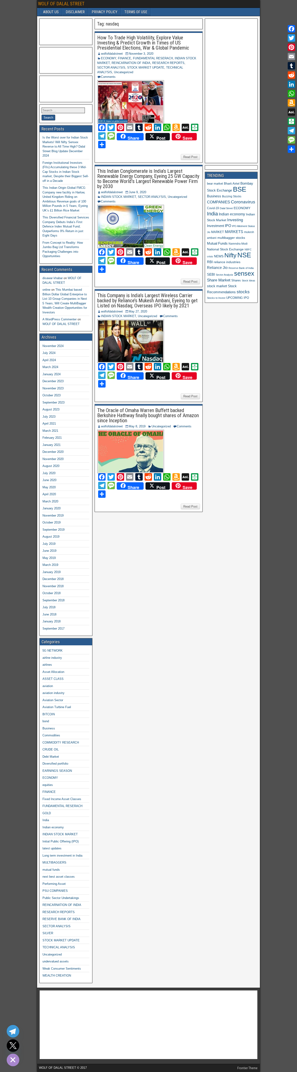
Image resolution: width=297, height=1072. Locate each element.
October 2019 (51, 522)
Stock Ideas (248, 280)
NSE (244, 255)
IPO (228, 226)
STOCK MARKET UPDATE (145, 67)
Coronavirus (243, 201)
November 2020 (53, 459)
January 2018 (51, 621)
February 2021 (52, 437)
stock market (217, 286)
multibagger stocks (231, 238)
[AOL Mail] (291, 112)
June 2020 (49, 480)
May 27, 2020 (138, 311)
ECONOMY (108, 58)
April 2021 (49, 423)
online (46, 289)
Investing (235, 220)
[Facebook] (291, 28)
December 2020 (53, 452)
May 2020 (49, 487)
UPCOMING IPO (237, 298)
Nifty (230, 255)
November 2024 (53, 346)
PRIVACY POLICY (104, 12)
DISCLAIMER (75, 12)
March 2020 (50, 501)
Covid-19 (213, 208)
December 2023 (53, 381)
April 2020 (49, 494)
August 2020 (50, 466)
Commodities (51, 735)
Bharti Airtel (231, 183)
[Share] (291, 149)
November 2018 (53, 586)
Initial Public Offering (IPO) (60, 841)
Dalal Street (226, 208)
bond (45, 721)
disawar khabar (52, 278)
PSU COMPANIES (55, 890)
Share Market (218, 280)
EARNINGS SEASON (57, 770)
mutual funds (51, 869)
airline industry (52, 657)
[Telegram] (291, 130)
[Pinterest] (291, 47)
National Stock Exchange (225, 249)
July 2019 (48, 543)
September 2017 (53, 628)
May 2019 (49, 558)
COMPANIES (218, 202)
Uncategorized (123, 72)
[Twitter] (291, 38)
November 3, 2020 (141, 53)
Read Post (190, 157)
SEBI (211, 274)
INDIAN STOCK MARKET (118, 197)
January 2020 (51, 508)
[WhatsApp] (291, 93)
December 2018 (53, 579)
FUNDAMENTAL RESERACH (153, 58)
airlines (47, 664)
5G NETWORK (52, 650)
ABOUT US (51, 12)
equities (47, 785)
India (45, 820)
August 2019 (50, 536)
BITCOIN (48, 714)
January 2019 (51, 572)
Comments (108, 77)
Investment (215, 226)
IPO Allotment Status (243, 226)
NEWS (218, 256)
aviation (47, 686)
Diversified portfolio (55, 763)
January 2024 (51, 374)
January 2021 (51, 445)
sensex (244, 273)
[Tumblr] (291, 65)
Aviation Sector (52, 700)
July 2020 (48, 473)
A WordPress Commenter (59, 319)
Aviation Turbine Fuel (56, 707)
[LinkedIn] (291, 84)
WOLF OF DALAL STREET (61, 3)
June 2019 (49, 550)
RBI (210, 262)
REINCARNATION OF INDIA (131, 63)
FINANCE (124, 58)
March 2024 (50, 367)
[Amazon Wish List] (291, 102)
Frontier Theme (247, 1068)
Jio (208, 232)
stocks (243, 291)
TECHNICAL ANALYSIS (58, 947)
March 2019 (50, 565)
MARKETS (234, 232)
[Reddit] (291, 75)
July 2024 (48, 353)
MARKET (217, 232)
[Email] (291, 56)
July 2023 (48, 416)
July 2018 (48, 607)
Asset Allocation (53, 672)
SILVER (47, 933)
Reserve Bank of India (241, 268)
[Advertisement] (65, 31)
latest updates (51, 848)
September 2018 (53, 600)
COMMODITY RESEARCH (60, 742)
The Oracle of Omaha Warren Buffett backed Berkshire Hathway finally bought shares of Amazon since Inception (148, 415)
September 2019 (53, 529)
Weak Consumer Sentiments (61, 968)
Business (48, 728)
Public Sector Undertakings (60, 898)
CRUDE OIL (50, 749)
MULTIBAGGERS (54, 862)
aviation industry (53, 693)
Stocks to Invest (216, 297)
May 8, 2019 (137, 426)
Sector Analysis (224, 274)
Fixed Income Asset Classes (61, 799)
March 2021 (50, 430)
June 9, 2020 (137, 192)
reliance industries (227, 262)
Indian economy (53, 827)
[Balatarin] (291, 121)
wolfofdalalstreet (112, 53)
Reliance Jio (217, 268)
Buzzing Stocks (231, 196)
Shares (236, 280)
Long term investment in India (62, 855)
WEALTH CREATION (56, 975)
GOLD (46, 813)
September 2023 (53, 402)
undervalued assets (55, 961)
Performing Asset (54, 884)
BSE (239, 189)
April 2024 (49, 360)
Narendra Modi (238, 243)
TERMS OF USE (135, 12)
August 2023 (50, 409)
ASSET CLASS (53, 679)
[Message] (291, 140)
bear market (215, 183)
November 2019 (53, 515)
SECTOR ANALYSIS (111, 67)
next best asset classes (58, 876)
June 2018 (49, 614)
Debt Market (50, 756)
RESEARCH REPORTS (168, 63)
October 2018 (51, 593)
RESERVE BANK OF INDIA (61, 919)
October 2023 (51, 395)
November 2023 (53, 388)
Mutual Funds (217, 243)
